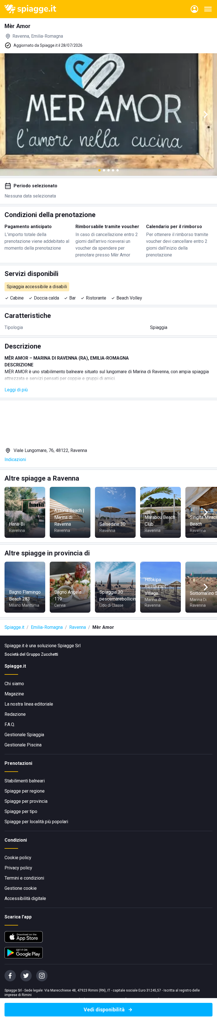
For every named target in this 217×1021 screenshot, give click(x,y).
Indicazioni (15, 459)
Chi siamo (14, 683)
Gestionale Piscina (23, 745)
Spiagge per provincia (26, 801)
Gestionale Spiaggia (24, 734)
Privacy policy (18, 868)
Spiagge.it (14, 627)
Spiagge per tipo (21, 811)
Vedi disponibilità (104, 1009)
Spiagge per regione (25, 791)
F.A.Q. (10, 724)
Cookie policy (18, 857)
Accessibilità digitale (25, 898)
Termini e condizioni (24, 878)
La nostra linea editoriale (29, 704)
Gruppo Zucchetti (42, 654)
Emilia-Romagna (47, 627)
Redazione (15, 714)
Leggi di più (16, 389)
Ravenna (77, 627)
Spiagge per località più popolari (36, 821)
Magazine (14, 694)
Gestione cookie (21, 888)
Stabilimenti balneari (25, 781)
